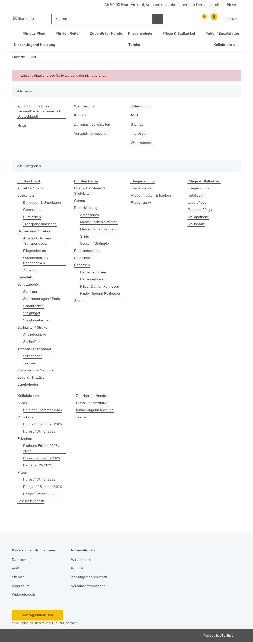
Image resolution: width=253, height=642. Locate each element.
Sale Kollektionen (30, 501)
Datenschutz (140, 106)
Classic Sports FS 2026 (41, 458)
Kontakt (80, 115)
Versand (71, 623)
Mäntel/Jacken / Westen (99, 222)
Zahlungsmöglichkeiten (92, 124)
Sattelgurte (31, 291)
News (232, 5)
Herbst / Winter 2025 (39, 431)
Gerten (79, 200)
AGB (134, 115)
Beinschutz (25, 195)
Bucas (22, 403)
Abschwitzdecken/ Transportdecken (37, 240)
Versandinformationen (91, 133)
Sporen (79, 301)
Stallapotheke (198, 217)
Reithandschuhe (87, 251)
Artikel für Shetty (30, 188)
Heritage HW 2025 (37, 465)
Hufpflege (195, 195)
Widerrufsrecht (142, 143)
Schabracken (33, 306)
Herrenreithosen (92, 279)
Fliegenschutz (198, 188)
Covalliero (25, 417)
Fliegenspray (141, 202)
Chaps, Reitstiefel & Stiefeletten (89, 190)
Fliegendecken (34, 251)
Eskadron (24, 438)
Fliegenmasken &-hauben (151, 195)
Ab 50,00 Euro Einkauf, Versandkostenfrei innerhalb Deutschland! (161, 5)
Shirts (84, 236)
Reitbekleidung (85, 208)
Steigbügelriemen (37, 320)
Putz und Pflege (200, 210)
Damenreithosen (93, 272)
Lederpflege (197, 202)
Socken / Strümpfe (94, 243)
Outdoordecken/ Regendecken (35, 260)
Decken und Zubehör (33, 231)
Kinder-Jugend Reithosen (100, 293)
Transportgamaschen (40, 224)
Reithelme (82, 258)
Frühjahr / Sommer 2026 (42, 410)
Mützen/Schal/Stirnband (98, 229)
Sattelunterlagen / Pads (41, 299)
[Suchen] (157, 19)
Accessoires (89, 215)
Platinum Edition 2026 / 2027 (41, 448)
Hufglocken (32, 217)
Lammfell (24, 277)
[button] (190, 18)
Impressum (139, 133)
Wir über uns (84, 106)
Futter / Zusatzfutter (91, 403)
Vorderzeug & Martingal (35, 370)
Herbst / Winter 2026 (39, 479)
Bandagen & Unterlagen (42, 202)
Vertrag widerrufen (37, 615)
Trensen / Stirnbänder (34, 349)
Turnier (81, 417)
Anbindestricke (34, 334)
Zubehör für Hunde (91, 396)
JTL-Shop (226, 635)
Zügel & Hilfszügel (31, 377)
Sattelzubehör (28, 284)
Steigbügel (31, 313)
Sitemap (137, 124)
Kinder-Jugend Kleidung (95, 410)
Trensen (29, 363)
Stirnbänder (32, 356)
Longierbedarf (28, 384)
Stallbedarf (196, 224)
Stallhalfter (31, 342)
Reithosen (82, 265)
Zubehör (30, 270)
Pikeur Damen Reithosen (99, 286)
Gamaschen (32, 210)
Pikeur (22, 472)
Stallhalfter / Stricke (32, 327)
